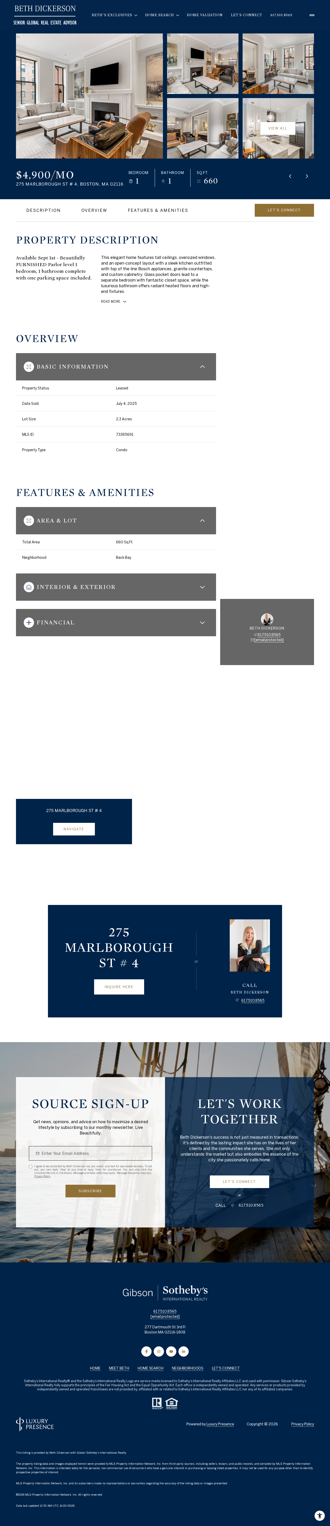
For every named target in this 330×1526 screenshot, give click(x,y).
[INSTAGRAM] (159, 1351)
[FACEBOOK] (146, 1351)
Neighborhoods (187, 1368)
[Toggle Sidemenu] (312, 15)
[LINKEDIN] (183, 1351)
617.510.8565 (281, 15)
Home (95, 1368)
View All (277, 128)
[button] (284, 210)
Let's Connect (246, 15)
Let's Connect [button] (226, 1368)
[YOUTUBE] (171, 1351)
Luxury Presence (220, 1424)
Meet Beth (119, 1368)
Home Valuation (205, 15)
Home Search (150, 1368)
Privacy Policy (42, 1176)
